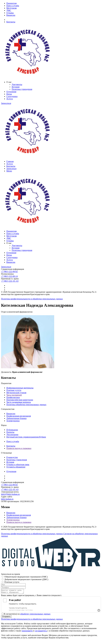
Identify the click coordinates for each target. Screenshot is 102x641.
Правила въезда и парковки (18, 448)
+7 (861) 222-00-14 (9, 276)
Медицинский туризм (16, 392)
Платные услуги (13, 390)
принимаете (27, 631)
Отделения (11, 91)
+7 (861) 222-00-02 (9, 271)
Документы (17, 84)
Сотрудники (12, 96)
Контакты (10, 22)
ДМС (8, 10)
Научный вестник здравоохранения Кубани (26, 437)
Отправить (6, 617)
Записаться (6, 103)
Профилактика (13, 397)
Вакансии (10, 15)
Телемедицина (13, 421)
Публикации (12, 430)
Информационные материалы (19, 388)
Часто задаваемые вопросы (18, 402)
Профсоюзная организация (18, 416)
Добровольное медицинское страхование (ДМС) (26, 579)
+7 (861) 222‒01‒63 (9, 281)
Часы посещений (14, 395)
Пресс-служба (12, 6)
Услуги (9, 99)
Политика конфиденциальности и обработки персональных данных (32, 299)
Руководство (12, 457)
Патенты (10, 432)
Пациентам (11, 3)
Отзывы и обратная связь (17, 464)
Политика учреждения (22, 89)
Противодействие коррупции (19, 400)
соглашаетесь (41, 631)
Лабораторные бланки (16, 418)
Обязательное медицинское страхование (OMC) (26, 577)
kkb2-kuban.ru (7, 499)
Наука (9, 94)
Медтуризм (11, 8)
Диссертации (12, 434)
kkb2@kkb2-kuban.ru (10, 494)
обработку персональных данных (35, 614)
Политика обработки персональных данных (26, 404)
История (15, 87)
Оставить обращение (15, 467)
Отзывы (10, 13)
